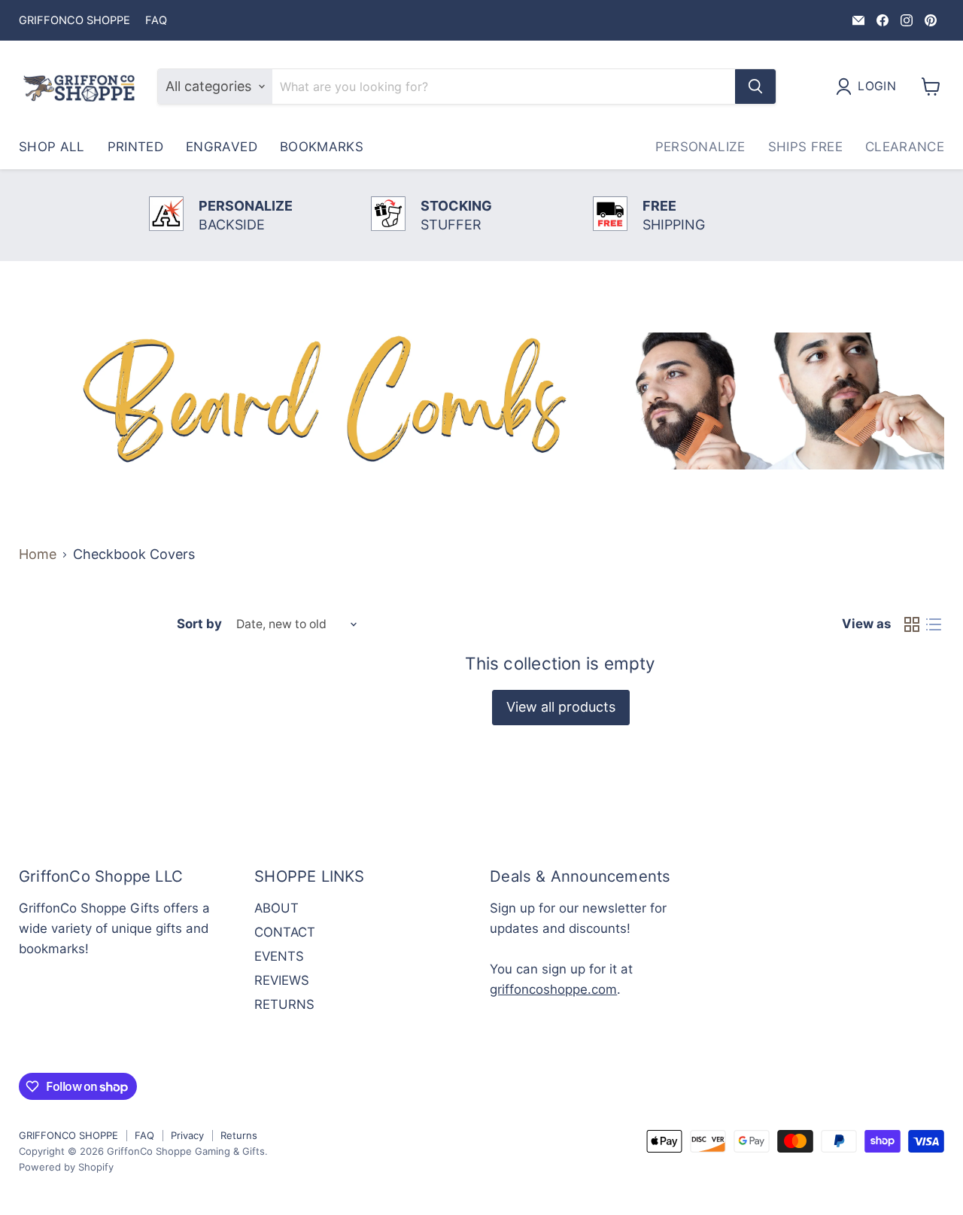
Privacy (187, 1135)
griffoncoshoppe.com (553, 989)
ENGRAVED (221, 146)
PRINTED (135, 146)
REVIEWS (281, 980)
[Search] (755, 86)
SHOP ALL (52, 146)
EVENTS (279, 956)
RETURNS (284, 1004)
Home (37, 554)
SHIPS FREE (805, 146)
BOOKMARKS (321, 146)
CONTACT (284, 932)
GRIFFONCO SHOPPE (74, 20)
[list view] (933, 624)
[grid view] (911, 624)
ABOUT (276, 908)
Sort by (199, 624)
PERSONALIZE (700, 146)
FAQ (156, 20)
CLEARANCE (904, 146)
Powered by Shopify (66, 1167)
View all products (560, 707)
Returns (238, 1135)
